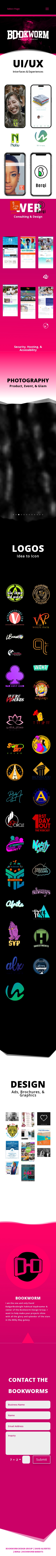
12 (42, 514)
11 (39, 514)
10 (37, 514)
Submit (41, 1459)
